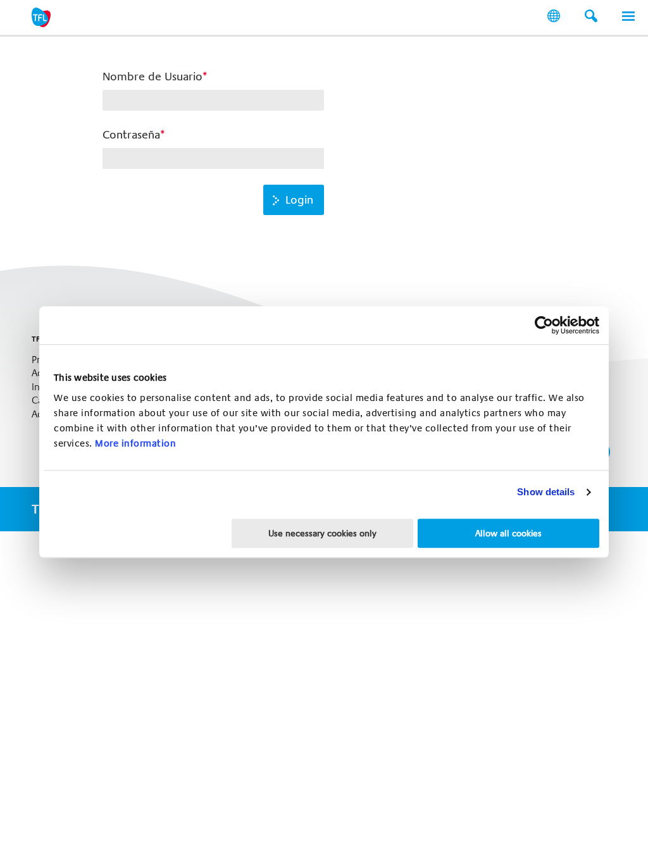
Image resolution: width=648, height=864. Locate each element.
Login (299, 200)
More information (135, 443)
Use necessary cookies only (322, 533)
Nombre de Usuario (152, 76)
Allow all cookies (508, 533)
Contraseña (131, 135)
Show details (546, 491)
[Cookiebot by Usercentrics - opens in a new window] (544, 325)
